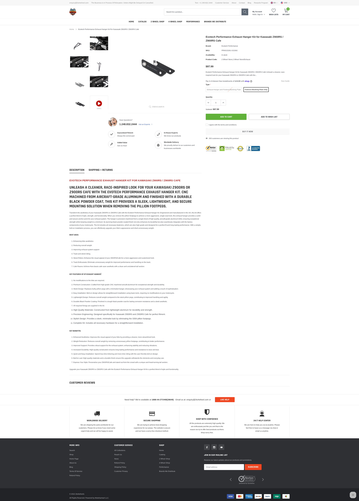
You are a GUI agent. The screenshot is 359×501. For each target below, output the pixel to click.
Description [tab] (76, 170)
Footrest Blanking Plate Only (256, 90)
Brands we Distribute (215, 21)
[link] (79, 45)
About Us (72, 463)
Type (208, 85)
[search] (244, 12)
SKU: (208, 50)
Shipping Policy (120, 467)
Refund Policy (119, 463)
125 (210, 138)
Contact (242, 3)
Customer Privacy (121, 471)
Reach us (118, 455)
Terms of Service (75, 471)
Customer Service (222, 3)
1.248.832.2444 (128, 124)
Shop (71, 455)
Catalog (142, 21)
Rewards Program (261, 3)
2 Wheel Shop (157, 21)
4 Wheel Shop (175, 21)
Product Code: (211, 59)
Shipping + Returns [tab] (101, 170)
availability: (210, 55)
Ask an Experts (144, 124)
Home (131, 21)
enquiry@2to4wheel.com (78, 3)
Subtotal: (209, 109)
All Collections (119, 450)
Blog (249, 3)
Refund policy (74, 475)
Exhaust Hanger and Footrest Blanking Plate (224, 90)
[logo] (72, 12)
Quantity (209, 97)
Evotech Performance (230, 46)
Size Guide (285, 81)
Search (72, 450)
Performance (193, 21)
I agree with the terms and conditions (222, 125)
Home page (74, 459)
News (116, 459)
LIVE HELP (224, 399)
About (234, 3)
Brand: (208, 46)
